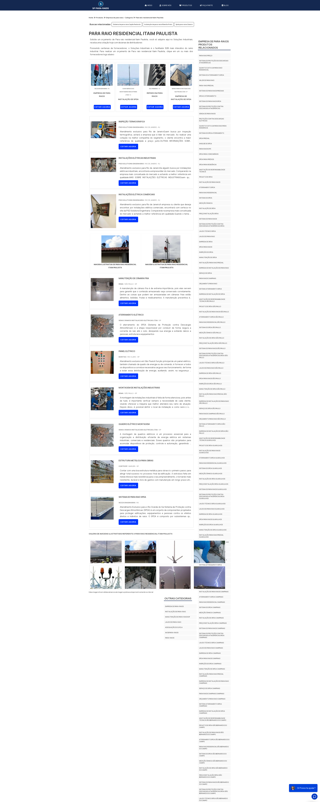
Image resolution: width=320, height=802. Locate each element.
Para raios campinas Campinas (211, 738)
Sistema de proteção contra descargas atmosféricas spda (211, 269)
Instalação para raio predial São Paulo (213, 440)
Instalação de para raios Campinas (213, 636)
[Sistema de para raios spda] (175, 552)
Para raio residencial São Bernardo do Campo (214, 792)
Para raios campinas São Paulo (211, 458)
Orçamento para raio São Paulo (212, 463)
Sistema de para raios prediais (211, 135)
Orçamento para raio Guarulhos (213, 604)
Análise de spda (205, 188)
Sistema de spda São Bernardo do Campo (212, 799)
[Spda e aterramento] (209, 552)
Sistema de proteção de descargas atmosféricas (213, 106)
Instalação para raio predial (211, 307)
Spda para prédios (206, 204)
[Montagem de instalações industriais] (102, 408)
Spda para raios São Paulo (210, 423)
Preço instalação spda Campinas (213, 668)
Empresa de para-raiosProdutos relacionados (213, 89)
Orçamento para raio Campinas (212, 743)
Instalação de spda (207, 253)
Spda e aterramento (207, 141)
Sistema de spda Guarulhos (210, 513)
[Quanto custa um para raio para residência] (106, 577)
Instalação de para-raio (175, 612)
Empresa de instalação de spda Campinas (212, 757)
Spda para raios (205, 291)
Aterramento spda (207, 232)
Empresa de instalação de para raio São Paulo (214, 447)
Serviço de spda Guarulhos (210, 594)
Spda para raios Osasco (184, 24)
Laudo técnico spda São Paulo (211, 407)
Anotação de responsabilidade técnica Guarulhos (212, 484)
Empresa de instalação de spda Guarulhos (212, 618)
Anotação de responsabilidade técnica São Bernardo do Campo (212, 764)
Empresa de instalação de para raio (214, 312)
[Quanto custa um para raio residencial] (140, 577)
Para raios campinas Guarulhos (212, 599)
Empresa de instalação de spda (212, 339)
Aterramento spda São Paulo (211, 361)
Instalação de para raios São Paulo (214, 356)
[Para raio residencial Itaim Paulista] (115, 249)
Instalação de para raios (209, 227)
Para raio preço (205, 100)
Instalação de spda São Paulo (211, 382)
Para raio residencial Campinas (212, 647)
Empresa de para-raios (174, 606)
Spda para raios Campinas (209, 703)
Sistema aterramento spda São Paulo (212, 470)
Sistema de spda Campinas (209, 652)
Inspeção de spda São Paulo (210, 428)
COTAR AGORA (102, 107)
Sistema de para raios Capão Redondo (127, 24)
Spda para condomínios (208, 199)
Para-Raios (169, 638)
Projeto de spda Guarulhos (210, 490)
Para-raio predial (206, 130)
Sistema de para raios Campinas (212, 673)
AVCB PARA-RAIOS (171, 633)
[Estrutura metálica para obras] (102, 481)
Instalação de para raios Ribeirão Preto (158, 24)
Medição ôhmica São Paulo (210, 377)
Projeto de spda (205, 221)
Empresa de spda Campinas (210, 698)
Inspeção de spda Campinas (210, 708)
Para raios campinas (207, 323)
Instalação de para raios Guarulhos (209, 496)
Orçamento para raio (208, 328)
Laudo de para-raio (173, 622)
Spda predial (204, 183)
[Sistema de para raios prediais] (209, 577)
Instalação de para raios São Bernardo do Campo (211, 778)
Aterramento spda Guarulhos (212, 502)
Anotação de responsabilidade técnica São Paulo (212, 345)
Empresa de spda (205, 286)
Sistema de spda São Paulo (210, 372)
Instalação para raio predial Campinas (211, 720)
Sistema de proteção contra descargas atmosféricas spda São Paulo (213, 400)
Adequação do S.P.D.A (173, 627)
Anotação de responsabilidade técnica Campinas (212, 625)
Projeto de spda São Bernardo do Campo (213, 771)
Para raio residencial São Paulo (212, 367)
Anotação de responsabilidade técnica (212, 215)
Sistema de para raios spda (210, 146)
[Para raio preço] (140, 552)
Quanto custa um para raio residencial (210, 113)
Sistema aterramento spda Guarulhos (210, 610)
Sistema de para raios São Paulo (212, 393)
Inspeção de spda (206, 297)
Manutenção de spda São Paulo (212, 433)
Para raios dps (205, 193)
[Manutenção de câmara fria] (102, 299)
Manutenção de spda (208, 302)
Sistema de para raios (208, 263)
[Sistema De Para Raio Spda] (102, 518)
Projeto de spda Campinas (210, 631)
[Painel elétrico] (102, 372)
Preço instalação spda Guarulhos (213, 529)
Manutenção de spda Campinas (212, 713)
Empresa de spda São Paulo (210, 418)
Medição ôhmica (205, 248)
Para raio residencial (208, 237)
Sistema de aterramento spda (211, 120)
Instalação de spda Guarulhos (212, 523)
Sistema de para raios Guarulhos (212, 534)
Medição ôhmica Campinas (210, 657)
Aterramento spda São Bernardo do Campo (214, 785)
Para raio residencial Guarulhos (212, 508)
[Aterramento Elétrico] (102, 335)
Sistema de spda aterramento (211, 178)
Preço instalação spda (208, 258)
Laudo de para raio (207, 281)
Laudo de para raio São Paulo (211, 412)
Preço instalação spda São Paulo (213, 388)
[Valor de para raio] (106, 552)
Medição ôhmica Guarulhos (210, 518)
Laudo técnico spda (207, 276)
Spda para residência (207, 209)
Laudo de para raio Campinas (211, 692)
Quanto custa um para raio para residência (212, 171)
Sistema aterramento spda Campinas (210, 749)
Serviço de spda (205, 318)
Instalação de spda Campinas (211, 662)
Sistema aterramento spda (210, 333)
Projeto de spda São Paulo (210, 351)
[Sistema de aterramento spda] (175, 577)
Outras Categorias (177, 598)
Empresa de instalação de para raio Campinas (214, 727)
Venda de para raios (207, 158)
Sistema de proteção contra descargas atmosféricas (211, 152)
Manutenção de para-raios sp (177, 617)
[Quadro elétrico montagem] (102, 445)
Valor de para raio (206, 125)
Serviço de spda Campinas (209, 733)
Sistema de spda (205, 242)
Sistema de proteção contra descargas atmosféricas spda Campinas (211, 680)
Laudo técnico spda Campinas (211, 687)
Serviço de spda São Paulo (209, 453)
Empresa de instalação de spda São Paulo (213, 477)
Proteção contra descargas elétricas (211, 164)
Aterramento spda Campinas (211, 641)
